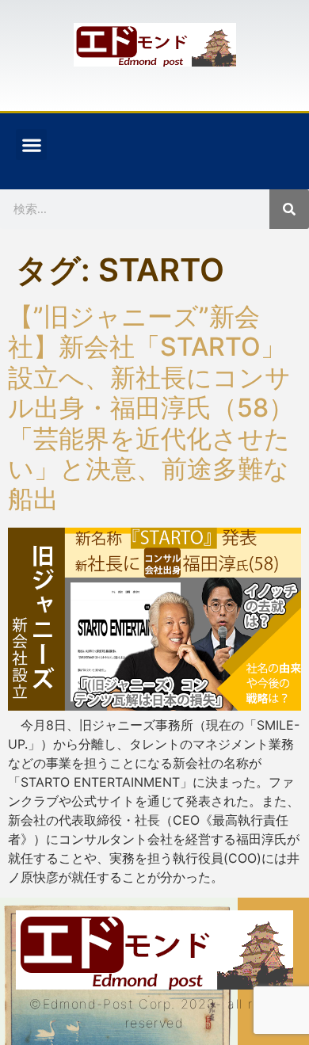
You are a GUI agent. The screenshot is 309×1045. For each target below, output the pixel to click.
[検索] (289, 209)
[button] (31, 144)
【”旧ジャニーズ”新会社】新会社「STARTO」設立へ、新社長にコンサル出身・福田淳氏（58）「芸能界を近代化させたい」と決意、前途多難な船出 (151, 407)
